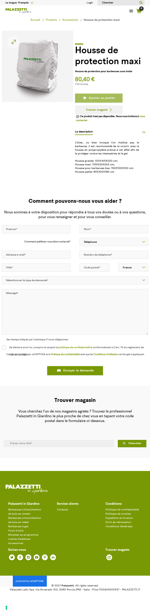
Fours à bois (16, 530)
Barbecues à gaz (18, 526)
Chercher (134, 443)
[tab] (111, 131)
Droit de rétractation (118, 522)
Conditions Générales (119, 526)
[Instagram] (28, 557)
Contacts (62, 509)
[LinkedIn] (53, 557)
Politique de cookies (118, 514)
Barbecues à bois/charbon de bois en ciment (24, 511)
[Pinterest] (44, 557)
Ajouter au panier (102, 98)
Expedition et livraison (119, 518)
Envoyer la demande (78, 370)
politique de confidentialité (75, 347)
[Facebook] (20, 557)
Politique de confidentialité (122, 509)
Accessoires (15, 543)
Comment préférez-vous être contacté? (47, 241)
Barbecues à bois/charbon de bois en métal (24, 520)
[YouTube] (36, 557)
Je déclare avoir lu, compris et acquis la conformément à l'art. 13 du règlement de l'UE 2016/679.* (76, 351)
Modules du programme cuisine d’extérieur (23, 537)
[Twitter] (12, 557)
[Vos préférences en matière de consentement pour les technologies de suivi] (6, 607)
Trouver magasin (97, 110)
